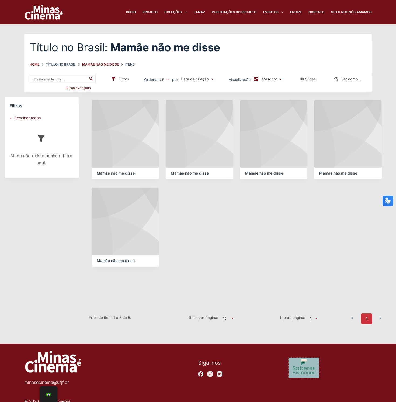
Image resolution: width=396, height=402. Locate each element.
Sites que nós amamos (351, 12)
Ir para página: (292, 317)
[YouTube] (219, 374)
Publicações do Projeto (234, 12)
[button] (352, 318)
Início (131, 12)
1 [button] (367, 318)
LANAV (199, 12)
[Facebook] (200, 374)
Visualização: (241, 79)
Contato (316, 12)
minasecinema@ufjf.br (46, 382)
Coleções (173, 12)
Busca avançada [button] (78, 88)
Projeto (150, 12)
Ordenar (151, 79)
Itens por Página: (203, 317)
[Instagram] (210, 374)
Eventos (271, 12)
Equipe (296, 12)
